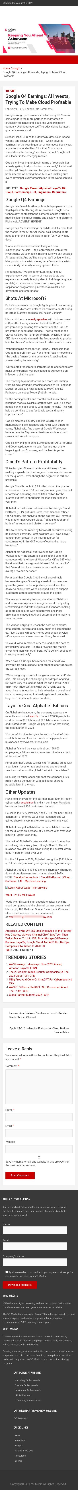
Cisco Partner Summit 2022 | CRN (29, 994)
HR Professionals (24, 1395)
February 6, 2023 (14, 109)
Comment (12, 1066)
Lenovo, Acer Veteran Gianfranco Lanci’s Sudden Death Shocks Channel (38, 1015)
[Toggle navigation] (7, 59)
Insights (19, 1445)
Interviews (20, 1440)
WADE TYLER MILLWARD (20, 895)
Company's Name (13, 1256)
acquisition (27, 802)
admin (30, 109)
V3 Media (14, 12)
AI (21, 881)
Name (10, 1109)
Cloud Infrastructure (26, 877)
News (17, 1435)
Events (18, 1460)
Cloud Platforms (51, 877)
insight (10, 90)
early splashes (39, 319)
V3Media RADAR (24, 1450)
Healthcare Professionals (28, 1390)
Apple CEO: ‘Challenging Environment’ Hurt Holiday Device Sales (39, 1030)
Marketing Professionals (27, 1380)
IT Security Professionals (28, 1400)
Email (9, 1125)
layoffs (34, 716)
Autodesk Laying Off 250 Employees (27, 930)
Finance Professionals (26, 1385)
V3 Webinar (21, 1418)
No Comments (44, 109)
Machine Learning (35, 881)
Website (10, 1141)
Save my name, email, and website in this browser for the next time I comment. (37, 1163)
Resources (20, 1455)
